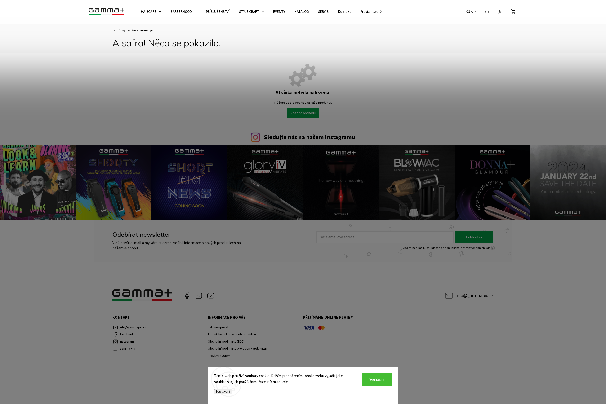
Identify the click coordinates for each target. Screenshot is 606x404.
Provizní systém (219, 355)
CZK (469, 11)
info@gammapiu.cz (475, 295)
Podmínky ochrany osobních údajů (232, 334)
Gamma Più (210, 295)
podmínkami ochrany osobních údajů (468, 248)
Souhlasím (376, 379)
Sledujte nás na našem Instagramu (309, 137)
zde (285, 381)
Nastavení (223, 391)
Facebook (187, 295)
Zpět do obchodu (303, 113)
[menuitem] (151, 12)
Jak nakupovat (218, 327)
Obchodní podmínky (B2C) (226, 341)
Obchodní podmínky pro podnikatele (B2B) (238, 348)
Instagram (198, 295)
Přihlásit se (474, 237)
